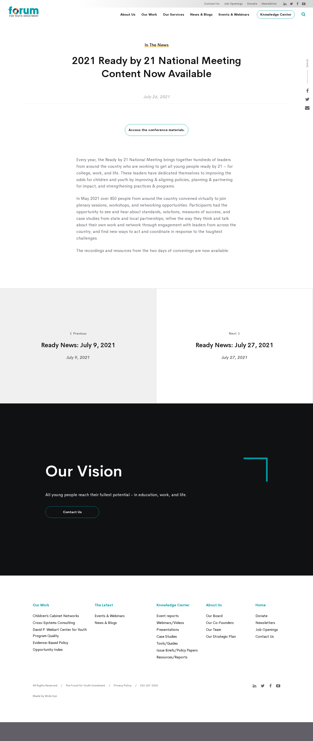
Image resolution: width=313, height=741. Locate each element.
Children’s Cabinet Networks (56, 616)
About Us (127, 14)
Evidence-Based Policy (50, 642)
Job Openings (233, 4)
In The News (157, 45)
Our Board (214, 616)
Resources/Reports (171, 657)
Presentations (167, 629)
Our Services (173, 14)
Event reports (167, 616)
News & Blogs (201, 14)
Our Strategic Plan (221, 636)
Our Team (213, 629)
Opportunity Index (48, 649)
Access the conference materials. (157, 130)
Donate (252, 4)
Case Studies (166, 636)
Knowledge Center (275, 14)
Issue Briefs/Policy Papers (177, 650)
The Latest (104, 605)
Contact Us (212, 4)
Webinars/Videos (170, 623)
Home (260, 605)
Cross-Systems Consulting (54, 623)
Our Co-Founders (220, 623)
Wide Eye (51, 696)
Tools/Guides (167, 643)
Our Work (149, 14)
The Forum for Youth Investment (85, 685)
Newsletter (269, 4)
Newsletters (265, 623)
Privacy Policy (123, 685)
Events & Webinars (234, 14)
